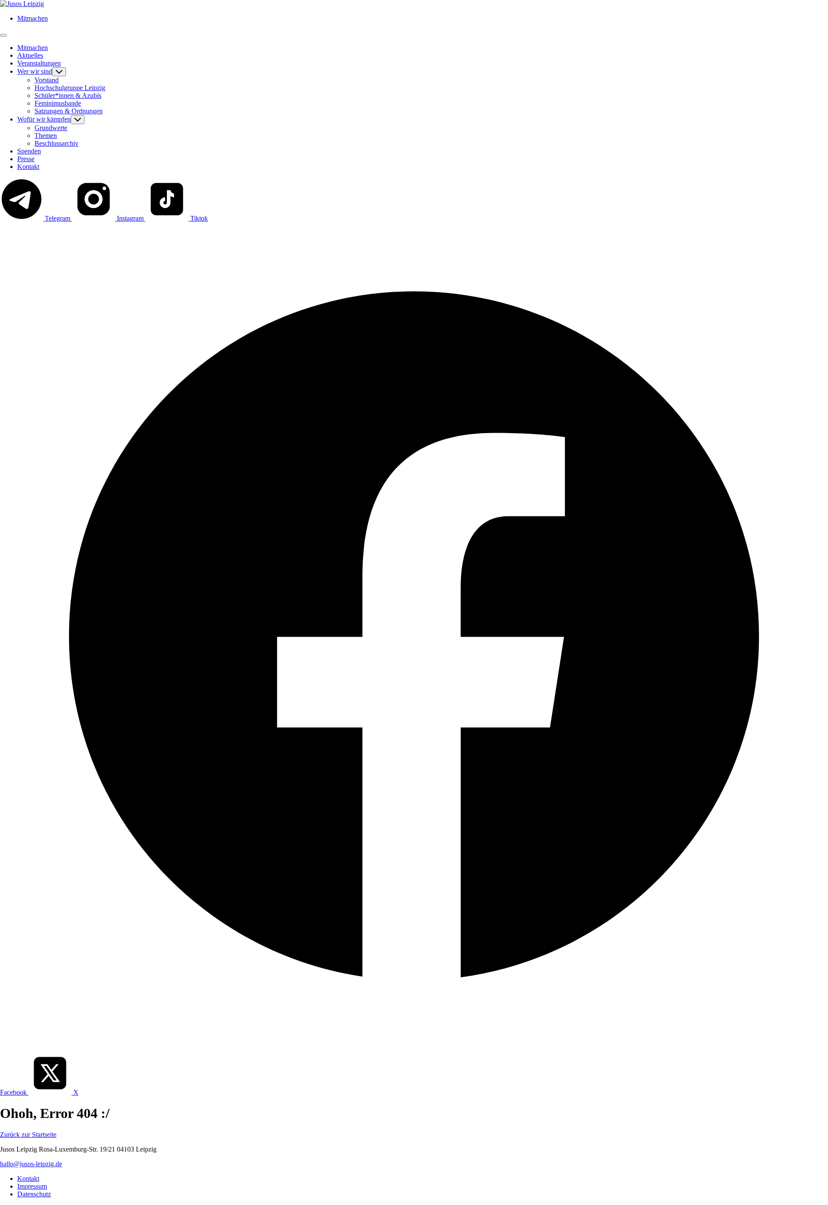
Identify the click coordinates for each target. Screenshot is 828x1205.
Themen (45, 135)
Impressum (32, 1186)
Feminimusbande (57, 103)
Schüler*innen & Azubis (67, 95)
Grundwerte (50, 127)
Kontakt (28, 166)
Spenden (29, 151)
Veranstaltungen (39, 63)
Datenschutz (34, 1194)
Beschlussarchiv (56, 143)
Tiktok (198, 218)
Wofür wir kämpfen (44, 119)
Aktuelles (30, 55)
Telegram (57, 218)
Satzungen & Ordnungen (68, 111)
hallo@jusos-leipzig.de (31, 1164)
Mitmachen (32, 18)
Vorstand (46, 80)
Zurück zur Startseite (28, 1134)
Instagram (130, 218)
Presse (25, 158)
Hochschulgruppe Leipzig (69, 87)
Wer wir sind (34, 71)
